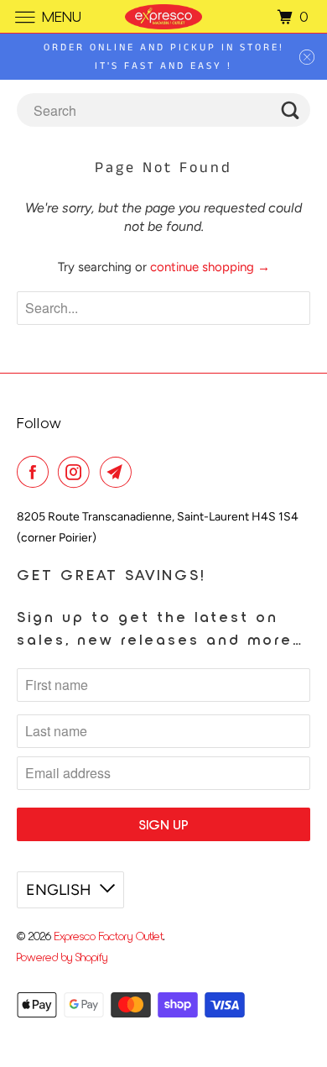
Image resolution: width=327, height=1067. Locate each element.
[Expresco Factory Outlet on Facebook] (36, 472)
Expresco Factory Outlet (109, 935)
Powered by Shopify (62, 956)
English (58, 890)
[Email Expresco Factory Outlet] (119, 472)
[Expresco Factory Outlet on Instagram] (77, 472)
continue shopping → (210, 267)
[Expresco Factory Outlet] (164, 16)
